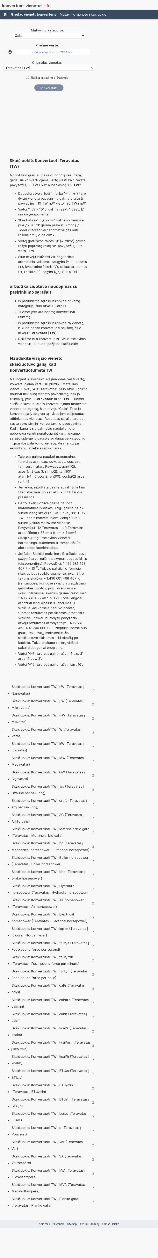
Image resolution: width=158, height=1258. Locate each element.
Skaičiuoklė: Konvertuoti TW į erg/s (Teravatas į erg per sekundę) (49, 804)
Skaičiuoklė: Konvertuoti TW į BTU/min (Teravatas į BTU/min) (42, 1088)
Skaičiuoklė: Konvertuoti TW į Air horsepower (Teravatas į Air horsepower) (48, 903)
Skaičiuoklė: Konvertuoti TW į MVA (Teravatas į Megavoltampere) (49, 1188)
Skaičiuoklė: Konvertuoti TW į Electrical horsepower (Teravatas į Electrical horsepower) (49, 917)
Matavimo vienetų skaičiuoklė (83, 14)
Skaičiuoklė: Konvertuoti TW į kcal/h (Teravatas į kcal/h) (50, 1059)
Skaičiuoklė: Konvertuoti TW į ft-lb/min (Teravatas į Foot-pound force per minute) (45, 960)
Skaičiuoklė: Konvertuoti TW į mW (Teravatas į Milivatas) (48, 718)
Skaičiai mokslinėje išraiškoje (49, 77)
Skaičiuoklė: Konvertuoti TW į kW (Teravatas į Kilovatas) (48, 747)
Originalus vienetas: (47, 62)
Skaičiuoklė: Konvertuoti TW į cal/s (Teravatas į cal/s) (49, 988)
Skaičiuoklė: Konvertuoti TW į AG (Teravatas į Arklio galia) (48, 818)
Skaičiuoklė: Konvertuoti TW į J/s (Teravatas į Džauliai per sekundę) (48, 789)
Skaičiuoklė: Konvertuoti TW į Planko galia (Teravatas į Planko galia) (45, 1202)
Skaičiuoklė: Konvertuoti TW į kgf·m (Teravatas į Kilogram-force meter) (50, 932)
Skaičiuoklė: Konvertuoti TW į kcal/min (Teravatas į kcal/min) (51, 1045)
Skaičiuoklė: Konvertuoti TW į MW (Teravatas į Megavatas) (48, 761)
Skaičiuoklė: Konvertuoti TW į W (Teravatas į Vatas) (47, 732)
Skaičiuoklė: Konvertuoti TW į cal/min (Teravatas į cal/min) (51, 1003)
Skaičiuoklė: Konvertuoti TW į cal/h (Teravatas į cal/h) (49, 1017)
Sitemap (72, 1224)
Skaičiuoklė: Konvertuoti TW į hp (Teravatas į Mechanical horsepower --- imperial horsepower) (50, 846)
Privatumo (58, 1224)
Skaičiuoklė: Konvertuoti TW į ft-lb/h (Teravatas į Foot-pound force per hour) (50, 974)
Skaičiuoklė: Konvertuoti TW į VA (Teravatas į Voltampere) (47, 1159)
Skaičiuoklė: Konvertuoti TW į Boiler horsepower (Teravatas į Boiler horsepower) (50, 860)
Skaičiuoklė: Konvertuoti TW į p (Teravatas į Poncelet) (46, 1131)
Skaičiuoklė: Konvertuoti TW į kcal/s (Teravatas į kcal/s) (50, 1031)
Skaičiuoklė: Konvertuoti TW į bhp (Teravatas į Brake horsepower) (48, 875)
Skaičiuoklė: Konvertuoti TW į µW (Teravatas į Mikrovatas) (48, 704)
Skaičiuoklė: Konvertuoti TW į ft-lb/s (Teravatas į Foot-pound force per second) (50, 946)
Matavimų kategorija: (47, 30)
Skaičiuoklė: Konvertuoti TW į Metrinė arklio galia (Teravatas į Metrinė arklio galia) (50, 832)
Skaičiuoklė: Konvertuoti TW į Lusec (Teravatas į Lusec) (50, 1116)
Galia (58, 306)
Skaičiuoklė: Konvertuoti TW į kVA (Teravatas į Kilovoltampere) (48, 1173)
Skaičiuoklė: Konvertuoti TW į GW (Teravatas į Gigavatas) (48, 775)
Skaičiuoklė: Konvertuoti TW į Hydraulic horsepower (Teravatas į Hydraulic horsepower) (50, 889)
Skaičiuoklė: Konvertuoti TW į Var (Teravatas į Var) (48, 1145)
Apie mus (44, 1224)
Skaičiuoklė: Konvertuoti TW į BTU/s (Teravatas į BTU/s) (50, 1074)
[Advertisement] (49, 126)
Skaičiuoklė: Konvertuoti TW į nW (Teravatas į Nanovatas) (48, 690)
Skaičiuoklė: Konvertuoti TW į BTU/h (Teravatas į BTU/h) (50, 1102)
